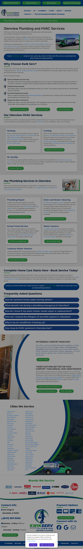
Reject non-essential (47, 545)
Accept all (33, 545)
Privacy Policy (31, 541)
